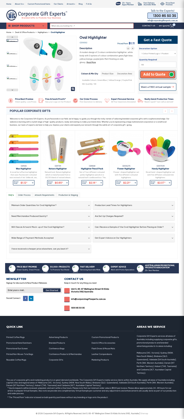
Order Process (24, 195)
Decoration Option (148, 48)
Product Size (107, 73)
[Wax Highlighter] (23, 149)
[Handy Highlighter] (160, 149)
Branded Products (57, 343)
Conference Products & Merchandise (65, 354)
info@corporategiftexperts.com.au (162, 20)
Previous (12, 37)
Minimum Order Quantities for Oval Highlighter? (33, 205)
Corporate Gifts (56, 360)
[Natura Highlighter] (58, 149)
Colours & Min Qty (89, 73)
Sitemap (144, 413)
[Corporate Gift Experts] (36, 15)
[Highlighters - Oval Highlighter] (12, 40)
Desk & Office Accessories (103, 343)
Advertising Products (58, 337)
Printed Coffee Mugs (15, 337)
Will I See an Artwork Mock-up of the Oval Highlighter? (37, 227)
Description (86, 48)
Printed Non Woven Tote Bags (19, 354)
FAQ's (11, 195)
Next (12, 90)
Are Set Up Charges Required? (109, 216)
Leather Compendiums (102, 354)
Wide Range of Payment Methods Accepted (32, 238)
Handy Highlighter (160, 168)
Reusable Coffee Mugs (16, 360)
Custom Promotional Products (105, 337)
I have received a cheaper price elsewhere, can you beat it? (39, 249)
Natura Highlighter (58, 168)
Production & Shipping (68, 195)
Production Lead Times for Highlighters (113, 205)
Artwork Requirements (44, 195)
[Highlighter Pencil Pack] (92, 149)
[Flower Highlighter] (126, 149)
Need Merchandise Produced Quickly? (29, 216)
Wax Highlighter (23, 168)
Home (8, 32)
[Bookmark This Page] (133, 48)
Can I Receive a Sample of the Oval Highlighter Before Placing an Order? (129, 227)
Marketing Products (100, 360)
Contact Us (148, 25)
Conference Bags (57, 348)
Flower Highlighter (126, 168)
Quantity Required (148, 59)
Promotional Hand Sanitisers (19, 343)
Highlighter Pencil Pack (92, 168)
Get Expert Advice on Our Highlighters (113, 238)
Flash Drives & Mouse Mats (103, 348)
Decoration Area (124, 73)
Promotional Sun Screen (17, 348)
